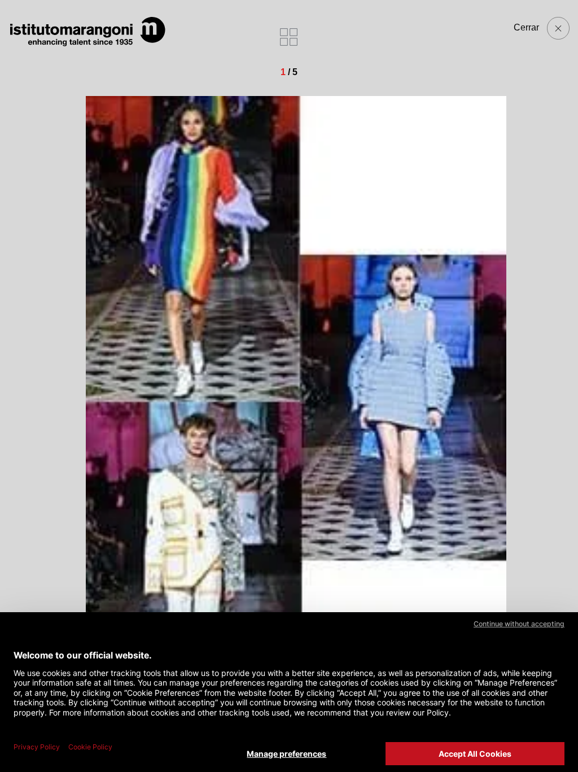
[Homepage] (87, 31)
